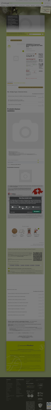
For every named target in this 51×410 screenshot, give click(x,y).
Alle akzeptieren (36, 211)
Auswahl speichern (29, 212)
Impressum (18, 205)
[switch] (12, 207)
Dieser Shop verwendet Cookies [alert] (25, 198)
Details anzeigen (12, 212)
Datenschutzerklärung (13, 205)
